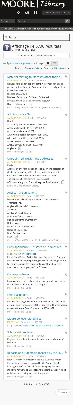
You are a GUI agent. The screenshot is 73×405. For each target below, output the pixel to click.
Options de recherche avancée (36, 55)
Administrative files (19, 114)
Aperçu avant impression (19, 63)
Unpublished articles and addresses (30, 158)
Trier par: (19, 68)
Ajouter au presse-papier (66, 77)
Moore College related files (24, 318)
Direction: (48, 68)
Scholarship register (20, 332)
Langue (27, 12)
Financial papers (17, 295)
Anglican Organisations (22, 192)
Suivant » (62, 392)
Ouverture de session (55, 12)
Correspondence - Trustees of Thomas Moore (36, 247)
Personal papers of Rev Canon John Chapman (41, 325)
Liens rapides (35, 12)
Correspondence (28, 253)
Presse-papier (18, 12)
